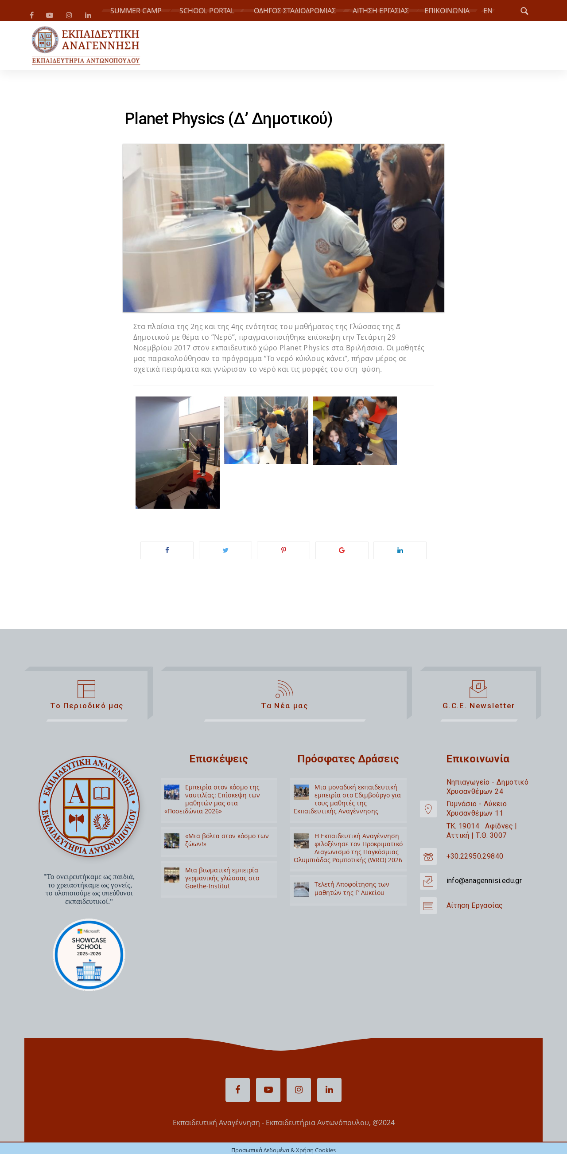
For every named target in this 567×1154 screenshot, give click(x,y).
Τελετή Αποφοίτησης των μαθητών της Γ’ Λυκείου (352, 903)
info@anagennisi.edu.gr (484, 896)
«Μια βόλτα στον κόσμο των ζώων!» (227, 855)
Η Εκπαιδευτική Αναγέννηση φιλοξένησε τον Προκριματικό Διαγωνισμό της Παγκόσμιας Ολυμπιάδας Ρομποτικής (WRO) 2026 (348, 863)
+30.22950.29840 (475, 871)
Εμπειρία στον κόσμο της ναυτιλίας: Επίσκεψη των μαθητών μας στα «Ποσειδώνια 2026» (212, 814)
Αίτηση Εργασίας (475, 920)
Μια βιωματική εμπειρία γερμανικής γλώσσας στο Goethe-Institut (222, 893)
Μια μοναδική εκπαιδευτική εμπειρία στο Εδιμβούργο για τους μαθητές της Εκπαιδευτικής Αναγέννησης (347, 814)
